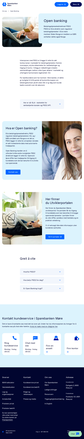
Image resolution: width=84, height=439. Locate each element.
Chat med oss (30, 344)
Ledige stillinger (51, 390)
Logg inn (60, 4)
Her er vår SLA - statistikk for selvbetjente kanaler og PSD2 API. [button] (37, 104)
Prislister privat (8, 404)
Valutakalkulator (8, 387)
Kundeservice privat (31, 383)
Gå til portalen (53, 237)
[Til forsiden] (10, 4)
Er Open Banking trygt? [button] (33, 288)
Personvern (49, 394)
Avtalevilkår (6, 399)
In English (48, 404)
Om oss (4, 11)
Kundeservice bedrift (31, 387)
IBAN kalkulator (8, 383)
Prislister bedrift (8, 408)
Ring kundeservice (10, 344)
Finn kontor (72, 348)
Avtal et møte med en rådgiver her (44, 326)
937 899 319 (44, 432)
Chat (73, 434)
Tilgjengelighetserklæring (54, 399)
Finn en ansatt (49, 347)
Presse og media (29, 399)
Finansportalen (7, 420)
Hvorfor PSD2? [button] (29, 272)
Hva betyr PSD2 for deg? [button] (33, 280)
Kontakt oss (13, 172)
